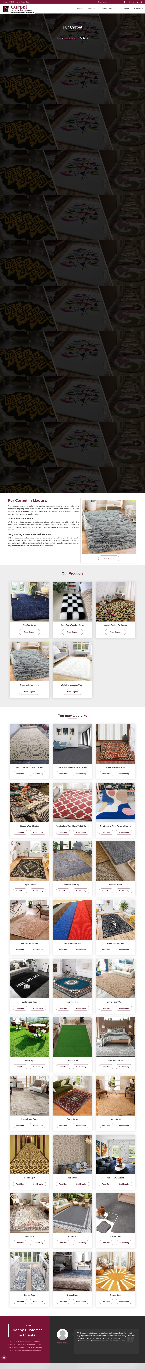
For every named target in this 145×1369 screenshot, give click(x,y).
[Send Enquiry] (4, 1358)
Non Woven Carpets (72, 943)
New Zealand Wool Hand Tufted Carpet (72, 826)
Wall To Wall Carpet (115, 1178)
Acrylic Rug (73, 1002)
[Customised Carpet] (115, 920)
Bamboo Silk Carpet (72, 885)
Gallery (126, 9)
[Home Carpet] (115, 1096)
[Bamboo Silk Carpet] (72, 861)
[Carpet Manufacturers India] (18, 9)
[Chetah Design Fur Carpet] (115, 602)
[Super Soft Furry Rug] (29, 661)
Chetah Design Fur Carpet (115, 625)
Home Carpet (115, 1119)
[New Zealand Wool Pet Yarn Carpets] (115, 802)
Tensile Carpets (115, 885)
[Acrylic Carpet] (29, 861)
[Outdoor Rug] (72, 1213)
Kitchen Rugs (29, 1295)
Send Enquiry (109, 558)
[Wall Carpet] (72, 1154)
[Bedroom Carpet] (115, 1037)
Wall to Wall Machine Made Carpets (72, 767)
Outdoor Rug (72, 1236)
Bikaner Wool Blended (29, 826)
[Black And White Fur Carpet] (72, 602)
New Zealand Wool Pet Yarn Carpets (115, 826)
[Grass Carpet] (29, 1037)
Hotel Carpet (29, 1178)
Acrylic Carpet (29, 885)
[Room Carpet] (72, 1096)
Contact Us (138, 9)
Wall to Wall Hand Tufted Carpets (29, 767)
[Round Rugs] (115, 1272)
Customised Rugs (29, 1002)
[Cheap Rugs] (72, 1272)
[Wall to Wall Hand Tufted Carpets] (29, 744)
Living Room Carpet (115, 1002)
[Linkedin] (137, 2)
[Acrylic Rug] (72, 978)
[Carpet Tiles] (115, 1213)
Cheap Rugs (72, 1295)
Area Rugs (29, 1236)
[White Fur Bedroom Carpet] (72, 661)
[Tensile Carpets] (115, 861)
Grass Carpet (29, 1061)
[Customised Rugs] (29, 978)
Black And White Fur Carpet (72, 625)
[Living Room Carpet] (115, 978)
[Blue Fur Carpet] (29, 602)
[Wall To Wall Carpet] (115, 1154)
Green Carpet (72, 1061)
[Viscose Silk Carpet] (29, 920)
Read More (20, 773)
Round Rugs (115, 1295)
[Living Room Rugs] (29, 1096)
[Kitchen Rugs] (29, 1272)
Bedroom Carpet (115, 1061)
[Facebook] (129, 2)
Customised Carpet (115, 943)
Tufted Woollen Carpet (115, 767)
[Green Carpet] (72, 1037)
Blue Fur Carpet (29, 625)
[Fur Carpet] (109, 527)
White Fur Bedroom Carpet (72, 685)
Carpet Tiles (115, 1236)
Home (79, 9)
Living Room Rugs (29, 1119)
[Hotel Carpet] (29, 1154)
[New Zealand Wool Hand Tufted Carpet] (72, 802)
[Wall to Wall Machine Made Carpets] (72, 744)
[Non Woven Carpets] (72, 920)
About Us (91, 9)
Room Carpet (72, 1119)
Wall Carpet (72, 1178)
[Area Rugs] (29, 1213)
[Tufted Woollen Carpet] (115, 744)
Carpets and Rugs (108, 9)
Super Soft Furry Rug (29, 685)
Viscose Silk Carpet (29, 943)
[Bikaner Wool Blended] (29, 802)
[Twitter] (133, 2)
